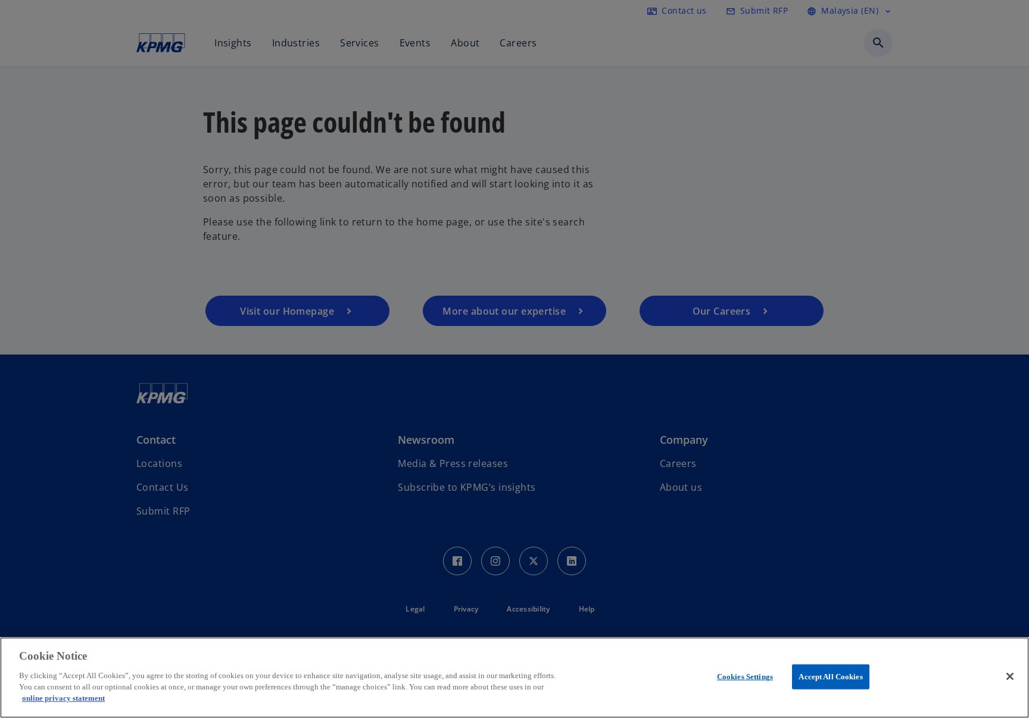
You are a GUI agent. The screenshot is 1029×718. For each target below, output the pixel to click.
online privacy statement (63, 698)
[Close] (1010, 676)
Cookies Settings (745, 676)
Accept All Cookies (830, 676)
